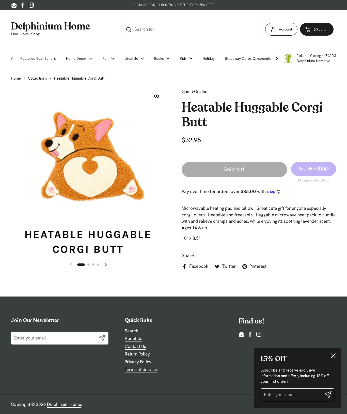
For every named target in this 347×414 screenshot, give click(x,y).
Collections (37, 78)
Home (16, 78)
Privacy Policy (138, 362)
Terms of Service (141, 369)
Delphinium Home (50, 25)
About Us (133, 338)
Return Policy (137, 354)
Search (131, 331)
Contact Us (135, 346)
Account (285, 29)
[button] (309, 58)
